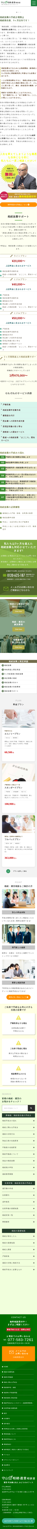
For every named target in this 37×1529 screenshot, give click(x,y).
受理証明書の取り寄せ (12, 426)
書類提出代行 (9, 415)
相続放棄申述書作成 (12, 410)
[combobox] (15, 1108)
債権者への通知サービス (13, 432)
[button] (16, 12)
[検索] (31, 1108)
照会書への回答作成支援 (13, 421)
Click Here (18, 611)
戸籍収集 (7, 404)
